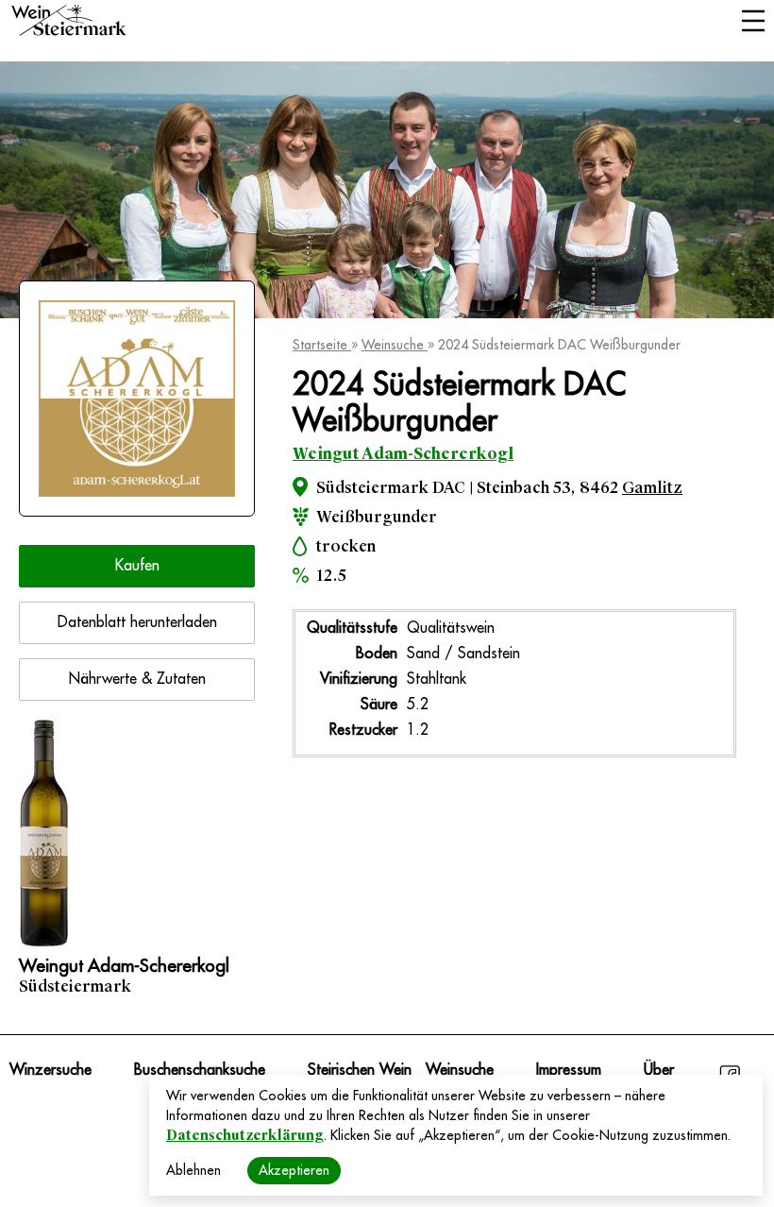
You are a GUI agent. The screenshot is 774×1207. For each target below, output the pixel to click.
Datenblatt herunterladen (137, 622)
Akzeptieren (294, 1170)
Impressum (568, 1070)
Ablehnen (193, 1170)
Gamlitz (652, 488)
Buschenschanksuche (199, 1070)
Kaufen (137, 565)
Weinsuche (395, 344)
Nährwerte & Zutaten (137, 679)
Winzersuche (50, 1070)
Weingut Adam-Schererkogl (403, 454)
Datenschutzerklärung (245, 1135)
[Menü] (753, 22)
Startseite (322, 344)
